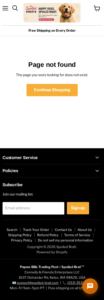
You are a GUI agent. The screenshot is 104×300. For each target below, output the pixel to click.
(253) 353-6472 (79, 283)
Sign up (78, 208)
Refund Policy (48, 235)
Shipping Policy (20, 235)
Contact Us (63, 230)
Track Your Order (36, 230)
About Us (84, 230)
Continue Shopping (52, 89)
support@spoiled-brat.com (38, 283)
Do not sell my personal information (65, 240)
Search (12, 230)
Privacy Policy (21, 240)
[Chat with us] (90, 286)
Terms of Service (77, 235)
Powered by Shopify (52, 252)
